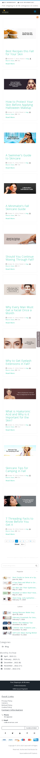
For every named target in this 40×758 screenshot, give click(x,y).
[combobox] (20, 565)
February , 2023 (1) (11, 659)
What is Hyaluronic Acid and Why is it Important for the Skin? (18, 415)
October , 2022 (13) (11, 669)
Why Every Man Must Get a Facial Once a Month (19, 310)
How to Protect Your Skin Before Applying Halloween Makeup (19, 105)
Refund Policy (7, 705)
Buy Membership (10, 2)
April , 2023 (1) (9, 656)
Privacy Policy (7, 701)
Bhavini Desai (10, 60)
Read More (10, 64)
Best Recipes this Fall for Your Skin (20, 52)
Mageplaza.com (34, 557)
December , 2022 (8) (11, 662)
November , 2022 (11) (12, 666)
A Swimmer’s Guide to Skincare (18, 156)
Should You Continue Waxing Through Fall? (20, 258)
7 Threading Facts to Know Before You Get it (19, 521)
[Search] (36, 565)
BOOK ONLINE (38, 339)
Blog (7, 646)
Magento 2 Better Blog (20, 557)
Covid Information (26, 2)
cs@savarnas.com (11, 722)
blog (27, 58)
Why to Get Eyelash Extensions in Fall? (18, 362)
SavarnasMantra (25, 753)
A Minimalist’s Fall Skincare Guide (17, 207)
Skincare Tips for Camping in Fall (17, 469)
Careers (5, 703)
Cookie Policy (7, 707)
